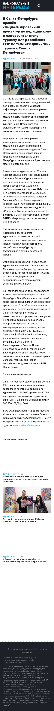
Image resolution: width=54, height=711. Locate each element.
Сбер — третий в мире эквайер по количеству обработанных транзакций (24, 560)
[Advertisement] (27, 602)
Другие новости (9, 58)
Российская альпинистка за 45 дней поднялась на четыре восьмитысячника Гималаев (25, 479)
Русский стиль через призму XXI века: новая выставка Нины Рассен (24, 520)
